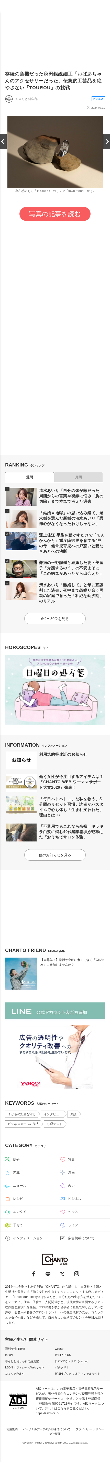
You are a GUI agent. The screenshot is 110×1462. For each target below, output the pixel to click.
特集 (71, 1159)
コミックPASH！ (15, 1373)
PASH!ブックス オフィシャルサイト (77, 1373)
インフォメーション (28, 1238)
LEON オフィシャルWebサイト (25, 1367)
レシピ (18, 1199)
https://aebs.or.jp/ (47, 1413)
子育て (18, 1225)
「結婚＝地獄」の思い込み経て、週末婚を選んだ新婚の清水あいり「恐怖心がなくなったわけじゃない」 (71, 518)
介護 (73, 1114)
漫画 (71, 1172)
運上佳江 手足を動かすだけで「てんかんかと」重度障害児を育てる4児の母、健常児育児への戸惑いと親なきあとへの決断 (72, 543)
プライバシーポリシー (90, 1429)
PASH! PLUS (63, 1354)
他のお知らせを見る (55, 855)
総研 (16, 1159)
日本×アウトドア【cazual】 (72, 1361)
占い (71, 1185)
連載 (16, 1172)
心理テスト (54, 1124)
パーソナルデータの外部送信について (47, 1429)
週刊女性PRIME (15, 1348)
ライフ (73, 1225)
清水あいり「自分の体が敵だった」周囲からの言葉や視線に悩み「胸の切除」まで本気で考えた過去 (71, 495)
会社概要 (55, 1433)
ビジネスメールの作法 (23, 1124)
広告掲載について (81, 1238)
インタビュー (53, 1114)
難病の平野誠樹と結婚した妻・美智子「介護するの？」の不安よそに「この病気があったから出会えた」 (71, 567)
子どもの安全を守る (22, 1114)
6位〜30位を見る (55, 619)
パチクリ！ (62, 1367)
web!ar (59, 1348)
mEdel (9, 1354)
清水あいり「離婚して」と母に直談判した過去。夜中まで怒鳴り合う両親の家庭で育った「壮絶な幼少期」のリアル (71, 593)
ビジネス (98, 98)
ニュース (19, 1185)
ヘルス (73, 1212)
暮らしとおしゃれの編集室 (22, 1361)
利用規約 (12, 1429)
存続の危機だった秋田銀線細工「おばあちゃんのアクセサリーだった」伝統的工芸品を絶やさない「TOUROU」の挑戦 (53, 80)
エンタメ (19, 1212)
